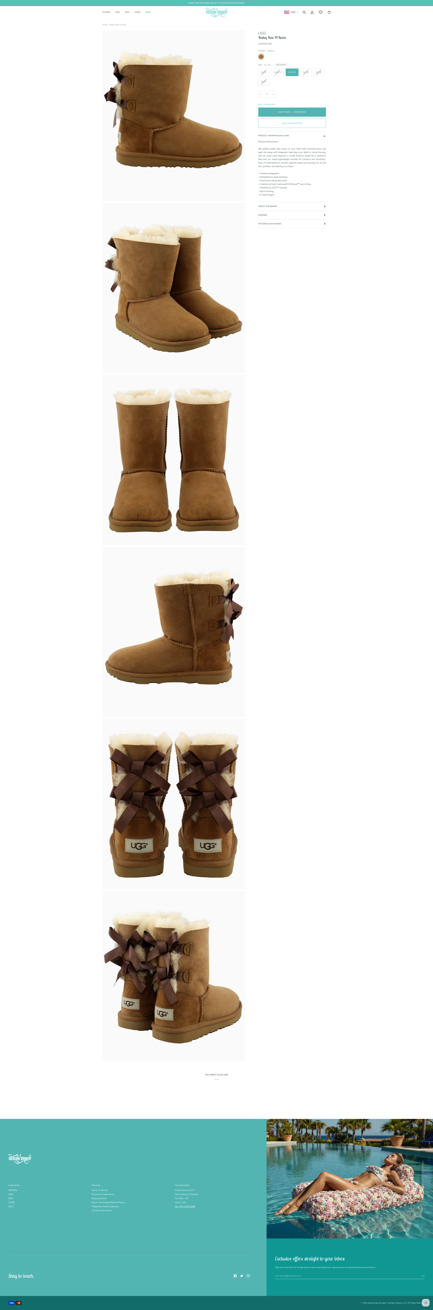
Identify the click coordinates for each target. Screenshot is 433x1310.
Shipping (262, 215)
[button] (107, 12)
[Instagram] (248, 1275)
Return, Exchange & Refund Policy (108, 1202)
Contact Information (102, 1210)
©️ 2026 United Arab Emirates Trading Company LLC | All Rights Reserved (392, 1303)
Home (105, 24)
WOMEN (12, 1190)
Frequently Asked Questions (105, 1206)
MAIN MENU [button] (13, 1185)
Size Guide (281, 65)
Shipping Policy (99, 1198)
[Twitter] (241, 1275)
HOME (11, 1202)
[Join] (420, 1276)
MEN (10, 1194)
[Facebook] (235, 1275)
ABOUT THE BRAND (267, 206)
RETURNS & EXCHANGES (269, 223)
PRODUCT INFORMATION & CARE (273, 135)
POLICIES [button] (96, 1185)
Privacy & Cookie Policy (103, 1194)
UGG (262, 33)
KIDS (10, 1198)
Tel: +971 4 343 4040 (185, 1206)
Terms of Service (100, 1190)
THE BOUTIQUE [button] (182, 1185)
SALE (11, 1206)
